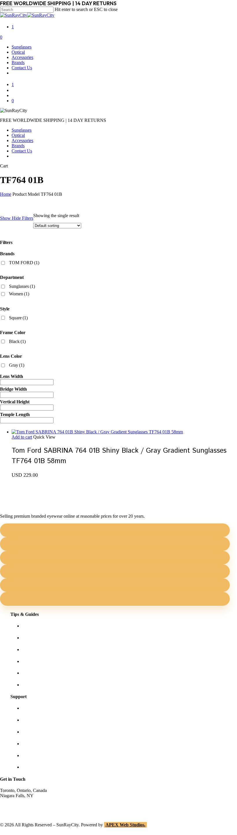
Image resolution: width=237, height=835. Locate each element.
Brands (18, 145)
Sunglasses (22, 130)
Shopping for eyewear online (48, 625)
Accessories (22, 140)
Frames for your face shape (46, 637)
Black (17, 341)
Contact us (31, 719)
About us (30, 708)
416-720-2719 (13, 811)
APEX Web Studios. (125, 824)
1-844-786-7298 (15, 806)
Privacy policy (35, 743)
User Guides (33, 672)
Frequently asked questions (46, 684)
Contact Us (22, 150)
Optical (18, 135)
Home (5, 194)
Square (18, 317)
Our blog (30, 661)
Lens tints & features (41, 649)
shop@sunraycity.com (20, 800)
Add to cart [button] (22, 437)
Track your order (37, 755)
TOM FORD (24, 262)
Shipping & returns (39, 731)
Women (19, 293)
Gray (16, 365)
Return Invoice (35, 767)
